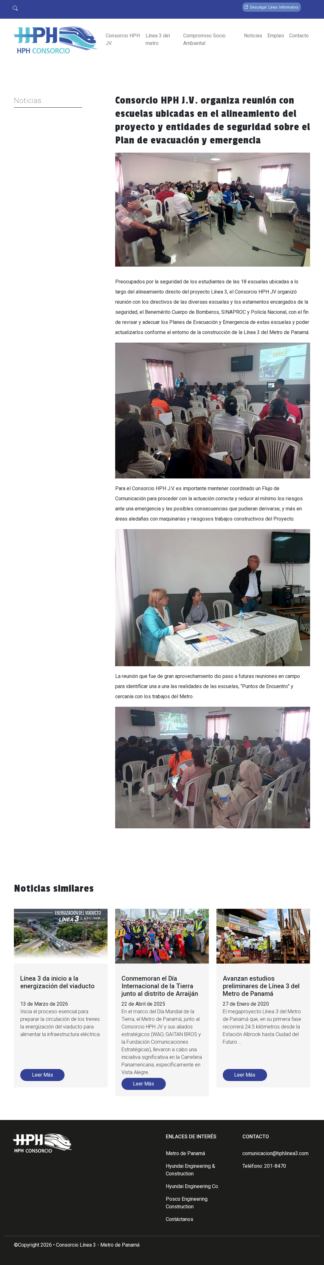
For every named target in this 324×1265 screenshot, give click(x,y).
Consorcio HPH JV (123, 39)
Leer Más (42, 1075)
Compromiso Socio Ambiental (204, 39)
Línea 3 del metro (158, 39)
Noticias (253, 36)
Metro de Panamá (185, 1153)
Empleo (275, 36)
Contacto (299, 36)
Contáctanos (179, 1219)
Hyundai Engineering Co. (192, 1186)
